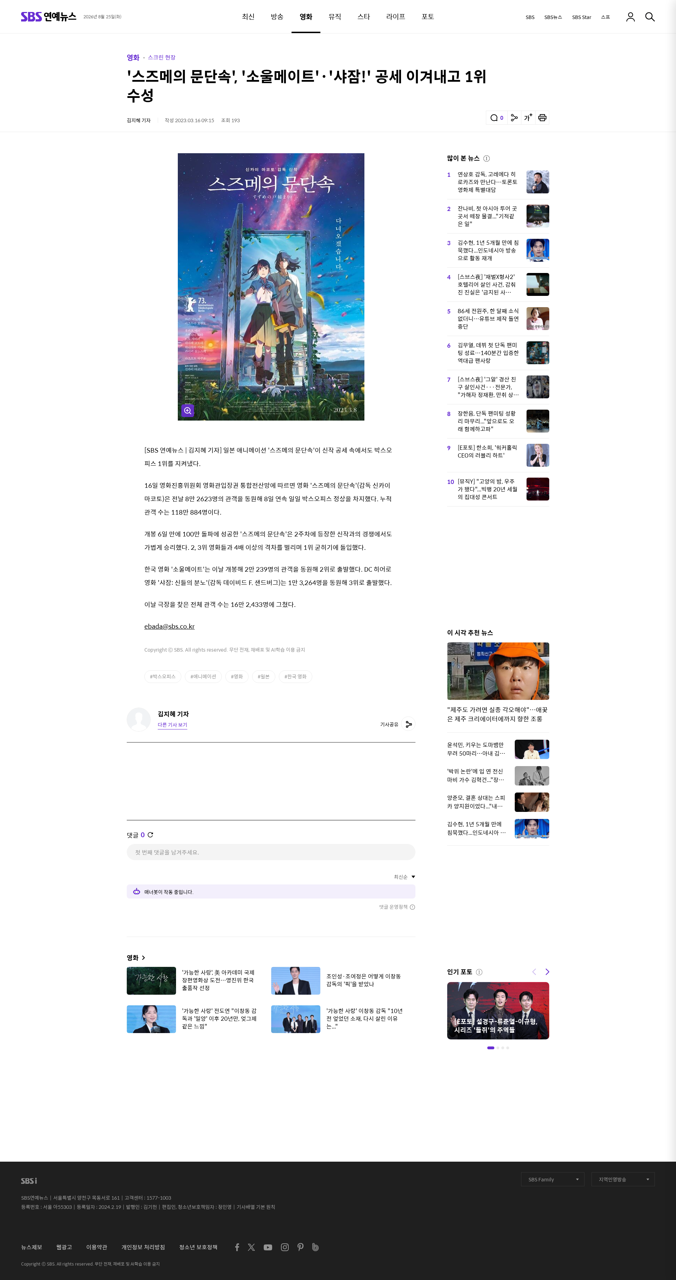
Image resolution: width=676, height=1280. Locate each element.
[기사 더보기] (142, 957)
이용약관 (96, 1247)
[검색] (650, 16)
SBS (530, 17)
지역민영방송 (612, 1179)
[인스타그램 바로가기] (285, 1247)
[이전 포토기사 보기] (534, 971)
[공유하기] (514, 118)
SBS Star (581, 17)
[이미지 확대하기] (187, 410)
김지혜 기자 (139, 120)
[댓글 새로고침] (150, 834)
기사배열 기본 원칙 (256, 1207)
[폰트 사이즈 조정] (528, 118)
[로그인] (631, 16)
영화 (133, 57)
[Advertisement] (271, 1073)
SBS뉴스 (553, 17)
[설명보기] (486, 157)
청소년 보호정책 (198, 1247)
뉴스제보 (31, 1247)
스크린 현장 (162, 57)
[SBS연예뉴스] (48, 16)
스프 (605, 17)
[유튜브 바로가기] (268, 1247)
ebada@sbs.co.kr (169, 626)
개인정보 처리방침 (143, 1247)
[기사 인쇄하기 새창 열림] (542, 118)
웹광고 (64, 1247)
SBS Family (541, 1179)
